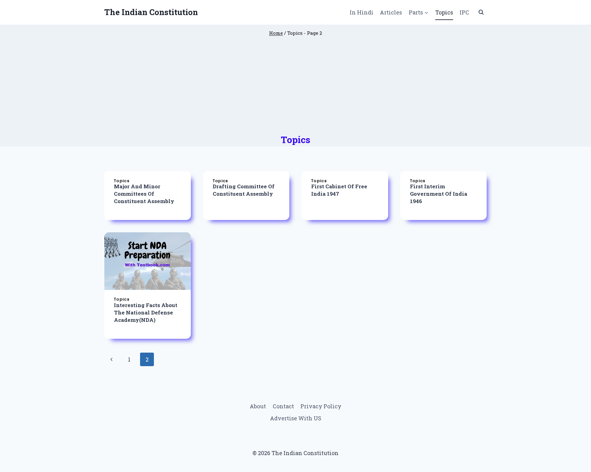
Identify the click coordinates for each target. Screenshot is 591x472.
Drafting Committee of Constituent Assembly (244, 190)
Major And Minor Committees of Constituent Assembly (144, 194)
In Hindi (361, 12)
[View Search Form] (481, 12)
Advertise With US (295, 418)
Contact (283, 406)
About (258, 406)
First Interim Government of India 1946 (438, 194)
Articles (391, 12)
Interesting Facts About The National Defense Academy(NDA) (145, 312)
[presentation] (147, 261)
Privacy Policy (320, 406)
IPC (464, 12)
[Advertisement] (295, 88)
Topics (444, 12)
